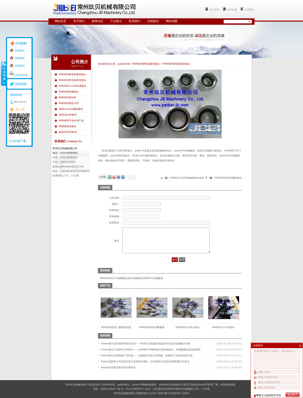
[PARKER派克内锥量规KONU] (151, 322)
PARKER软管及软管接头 (72, 80)
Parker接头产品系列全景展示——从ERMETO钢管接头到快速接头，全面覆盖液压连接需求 (151, 349)
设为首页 (215, 9)
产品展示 (116, 21)
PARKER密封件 (67, 97)
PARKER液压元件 (69, 103)
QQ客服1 (20, 50)
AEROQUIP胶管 (68, 114)
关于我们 (79, 21)
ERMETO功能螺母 (152, 278)
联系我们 (250, 9)
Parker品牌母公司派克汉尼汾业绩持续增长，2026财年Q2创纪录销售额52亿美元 (145, 361)
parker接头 (123, 384)
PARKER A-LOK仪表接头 (73, 86)
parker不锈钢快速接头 (144, 384)
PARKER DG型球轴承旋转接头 (187, 177)
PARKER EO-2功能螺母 (113, 278)
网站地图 (171, 21)
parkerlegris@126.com (71, 166)
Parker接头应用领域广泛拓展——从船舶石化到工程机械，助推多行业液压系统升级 (147, 355)
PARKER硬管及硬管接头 (72, 74)
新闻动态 (97, 21)
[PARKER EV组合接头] (187, 322)
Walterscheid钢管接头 (71, 109)
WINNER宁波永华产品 (71, 120)
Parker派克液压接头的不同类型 (118, 367)
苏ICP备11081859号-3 (171, 393)
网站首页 (60, 21)
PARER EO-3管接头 (223, 327)
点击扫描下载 (17, 141)
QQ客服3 (20, 65)
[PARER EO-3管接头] (223, 322)
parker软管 (124, 63)
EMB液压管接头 (67, 126)
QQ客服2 (20, 58)
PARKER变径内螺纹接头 (228, 177)
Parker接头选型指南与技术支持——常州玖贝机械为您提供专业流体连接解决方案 (145, 343)
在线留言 (153, 21)
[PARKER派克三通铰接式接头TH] (116, 322)
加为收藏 (232, 9)
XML (186, 393)
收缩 (3, 73)
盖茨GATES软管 (68, 132)
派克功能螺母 (134, 278)
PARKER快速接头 (69, 91)
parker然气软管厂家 (207, 384)
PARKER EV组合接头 (188, 327)
